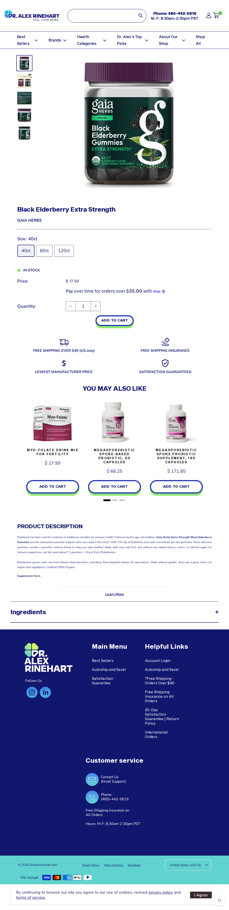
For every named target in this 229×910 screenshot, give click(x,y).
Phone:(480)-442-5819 (115, 796)
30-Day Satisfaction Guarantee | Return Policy (162, 716)
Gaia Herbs (29, 220)
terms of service (30, 897)
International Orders (156, 734)
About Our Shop (168, 39)
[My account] (208, 16)
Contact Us (110, 777)
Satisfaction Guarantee (102, 680)
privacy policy (160, 892)
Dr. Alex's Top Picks (129, 39)
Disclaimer (134, 865)
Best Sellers (23, 39)
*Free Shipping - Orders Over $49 (159, 680)
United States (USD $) (185, 865)
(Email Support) (113, 781)
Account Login (157, 660)
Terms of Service (113, 865)
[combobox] (101, 15)
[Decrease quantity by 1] (70, 306)
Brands (55, 40)
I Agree (201, 895)
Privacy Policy (90, 865)
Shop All (200, 39)
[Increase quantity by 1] (95, 306)
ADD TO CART (114, 320)
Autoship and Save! (109, 669)
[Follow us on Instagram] (32, 692)
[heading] (109, 646)
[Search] (140, 15)
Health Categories (86, 39)
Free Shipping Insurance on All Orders (159, 696)
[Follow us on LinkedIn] (45, 692)
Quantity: (26, 306)
